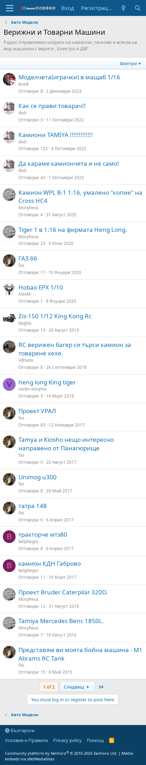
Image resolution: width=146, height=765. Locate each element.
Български (22, 730)
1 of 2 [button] (49, 687)
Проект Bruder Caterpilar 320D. (63, 592)
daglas (25, 323)
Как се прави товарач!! (52, 106)
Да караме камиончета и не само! (68, 163)
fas (21, 265)
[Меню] (9, 8)
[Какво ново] (123, 8)
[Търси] (138, 8)
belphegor (28, 541)
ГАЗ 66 (27, 258)
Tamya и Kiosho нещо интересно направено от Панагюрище (66, 443)
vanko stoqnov (32, 389)
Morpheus (28, 208)
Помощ (95, 740)
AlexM (24, 294)
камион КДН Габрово (49, 563)
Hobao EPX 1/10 (40, 287)
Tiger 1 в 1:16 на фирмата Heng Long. (72, 229)
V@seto (25, 360)
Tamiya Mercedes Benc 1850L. (61, 621)
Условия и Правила (26, 740)
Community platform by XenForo (61, 753)
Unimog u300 (37, 477)
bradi (23, 84)
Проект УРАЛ (37, 411)
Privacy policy (67, 740)
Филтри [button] (128, 63)
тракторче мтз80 (42, 534)
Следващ (74, 687)
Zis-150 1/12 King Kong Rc (54, 316)
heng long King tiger (47, 382)
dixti (22, 113)
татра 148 (32, 506)
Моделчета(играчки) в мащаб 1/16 (69, 77)
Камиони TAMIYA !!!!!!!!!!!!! (55, 135)
